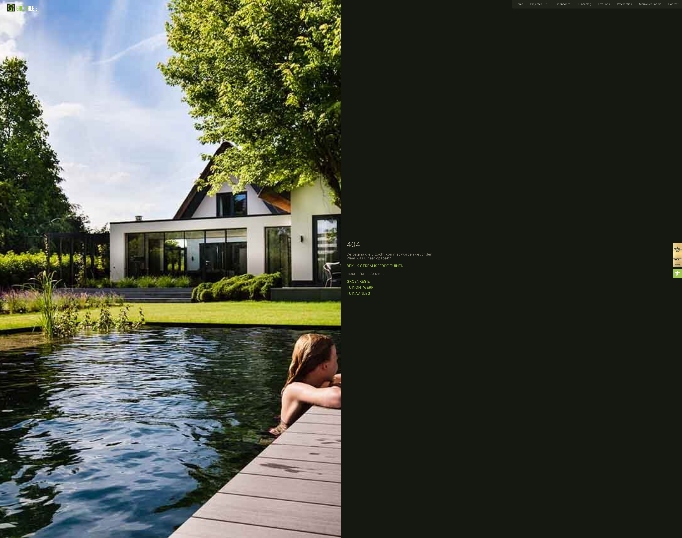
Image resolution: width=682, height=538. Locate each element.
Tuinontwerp (360, 287)
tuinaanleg (358, 293)
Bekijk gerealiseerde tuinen (375, 266)
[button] (677, 273)
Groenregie (358, 281)
